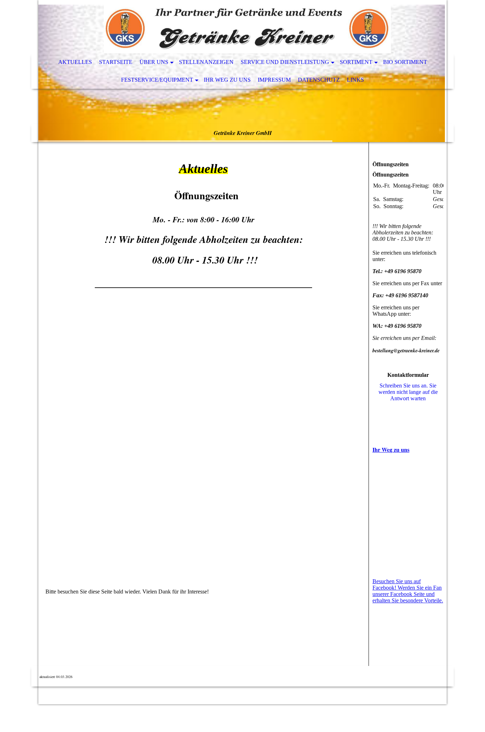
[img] (221, 26)
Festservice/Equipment (157, 80)
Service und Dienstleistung (285, 62)
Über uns (154, 62)
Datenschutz (319, 80)
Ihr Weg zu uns (227, 80)
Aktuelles (75, 62)
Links (355, 80)
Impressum (274, 80)
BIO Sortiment (405, 62)
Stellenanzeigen (206, 62)
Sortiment (356, 62)
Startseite (115, 62)
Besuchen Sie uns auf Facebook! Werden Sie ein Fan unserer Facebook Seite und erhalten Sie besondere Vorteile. (407, 590)
